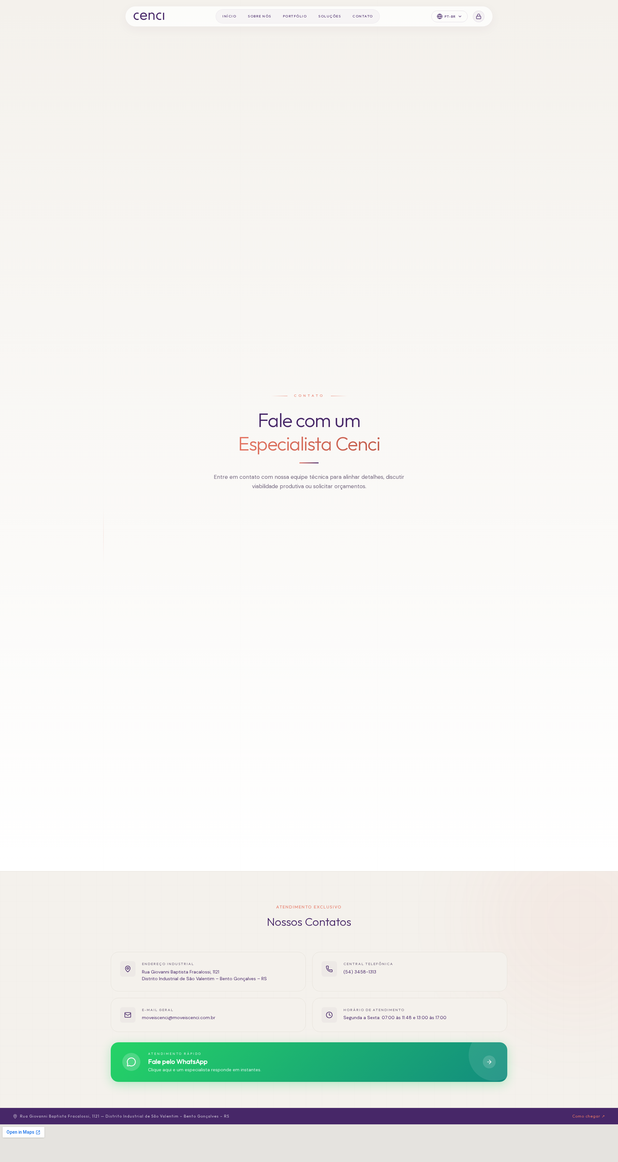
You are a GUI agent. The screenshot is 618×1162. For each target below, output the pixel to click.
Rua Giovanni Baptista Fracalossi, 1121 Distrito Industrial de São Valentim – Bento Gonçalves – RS (204, 975)
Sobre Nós (259, 16)
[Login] (478, 16)
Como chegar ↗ (588, 1116)
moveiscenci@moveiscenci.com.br (178, 1017)
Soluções (329, 16)
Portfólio (295, 16)
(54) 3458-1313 (359, 972)
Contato (362, 16)
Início (229, 16)
